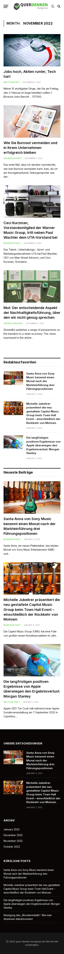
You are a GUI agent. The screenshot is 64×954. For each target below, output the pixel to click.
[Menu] (6, 6)
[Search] (58, 6)
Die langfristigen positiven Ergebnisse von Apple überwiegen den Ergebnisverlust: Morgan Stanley (43, 445)
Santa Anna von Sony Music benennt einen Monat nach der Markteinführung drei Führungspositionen (40, 381)
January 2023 (12, 829)
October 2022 (12, 846)
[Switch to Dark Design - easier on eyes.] (52, 6)
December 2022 (13, 835)
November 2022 (13, 840)
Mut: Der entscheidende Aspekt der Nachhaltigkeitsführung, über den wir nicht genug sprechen (32, 313)
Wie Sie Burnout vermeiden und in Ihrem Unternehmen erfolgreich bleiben (30, 148)
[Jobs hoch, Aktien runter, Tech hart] (32, 50)
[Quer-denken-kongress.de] (31, 6)
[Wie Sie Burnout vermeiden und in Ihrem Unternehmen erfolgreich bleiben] (32, 121)
